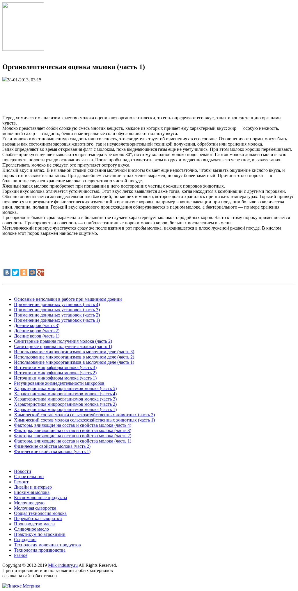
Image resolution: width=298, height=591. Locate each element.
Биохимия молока (31, 492)
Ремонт (21, 481)
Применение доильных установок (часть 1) (57, 320)
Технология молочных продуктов (47, 544)
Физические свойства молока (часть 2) (52, 446)
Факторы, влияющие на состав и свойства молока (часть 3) (72, 430)
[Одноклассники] (23, 272)
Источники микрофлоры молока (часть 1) (55, 377)
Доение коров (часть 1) (36, 335)
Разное (20, 555)
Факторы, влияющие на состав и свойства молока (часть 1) (72, 440)
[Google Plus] (40, 272)
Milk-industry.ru (63, 565)
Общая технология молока (40, 513)
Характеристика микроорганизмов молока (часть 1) (65, 409)
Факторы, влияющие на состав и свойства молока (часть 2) (72, 435)
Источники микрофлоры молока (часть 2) (55, 372)
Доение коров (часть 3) (36, 325)
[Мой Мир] (32, 272)
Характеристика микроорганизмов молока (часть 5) (65, 388)
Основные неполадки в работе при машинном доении (68, 299)
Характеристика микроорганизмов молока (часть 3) (65, 398)
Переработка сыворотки (38, 518)
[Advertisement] (149, 96)
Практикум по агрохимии (39, 534)
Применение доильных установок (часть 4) (57, 304)
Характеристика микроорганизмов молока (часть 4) (65, 393)
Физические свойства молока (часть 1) (52, 451)
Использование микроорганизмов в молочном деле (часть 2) (74, 356)
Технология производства (39, 550)
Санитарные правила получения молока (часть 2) (63, 341)
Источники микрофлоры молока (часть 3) (55, 367)
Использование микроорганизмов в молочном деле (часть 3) (74, 351)
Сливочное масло (31, 529)
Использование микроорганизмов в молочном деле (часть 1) (74, 362)
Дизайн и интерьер (33, 487)
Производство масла (34, 523)
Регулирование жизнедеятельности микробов (59, 383)
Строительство (29, 476)
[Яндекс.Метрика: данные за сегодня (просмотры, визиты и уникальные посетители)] (21, 586)
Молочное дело (29, 502)
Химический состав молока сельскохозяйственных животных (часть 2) (84, 414)
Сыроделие (25, 539)
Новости (22, 471)
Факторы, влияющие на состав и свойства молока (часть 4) (72, 425)
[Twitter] (15, 272)
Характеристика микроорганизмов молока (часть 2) (65, 404)
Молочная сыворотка (35, 508)
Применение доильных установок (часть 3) (57, 309)
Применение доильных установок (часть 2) (57, 314)
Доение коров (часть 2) (36, 330)
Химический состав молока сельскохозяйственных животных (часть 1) (84, 419)
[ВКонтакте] (6, 272)
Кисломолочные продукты (40, 497)
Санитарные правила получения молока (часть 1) (63, 346)
